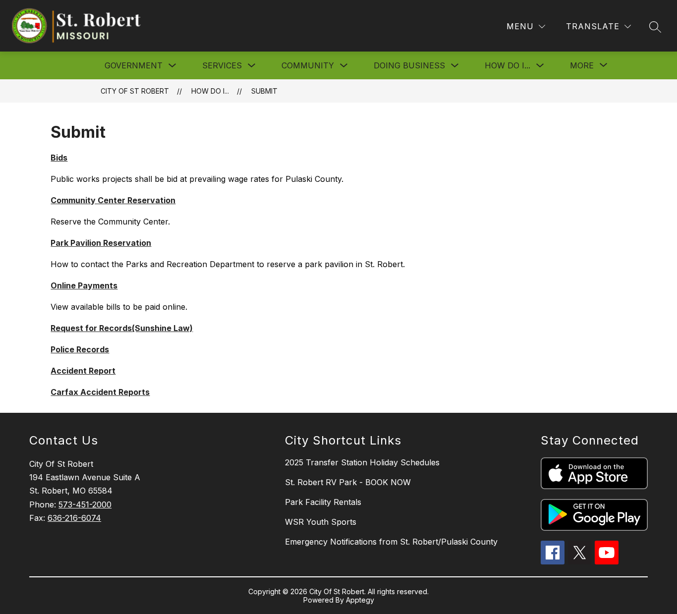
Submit (264, 91)
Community (308, 65)
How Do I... (507, 65)
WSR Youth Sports (320, 522)
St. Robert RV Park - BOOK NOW (348, 482)
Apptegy (360, 600)
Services (222, 65)
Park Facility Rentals (323, 502)
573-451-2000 (85, 504)
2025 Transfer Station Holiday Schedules (362, 462)
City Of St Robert (135, 91)
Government (134, 65)
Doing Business (409, 65)
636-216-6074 (74, 518)
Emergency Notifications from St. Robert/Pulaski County (391, 542)
